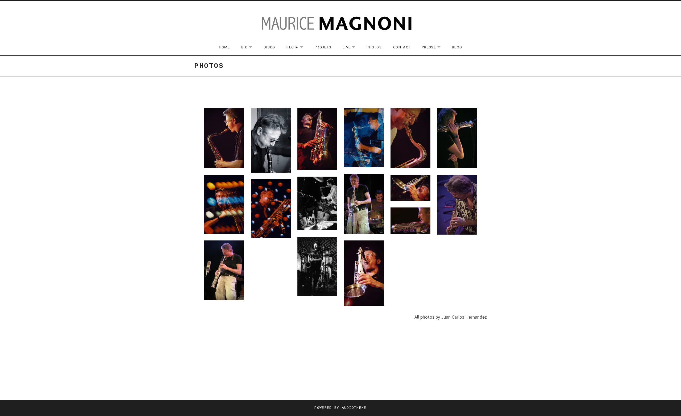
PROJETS (323, 47)
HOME (224, 47)
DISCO (269, 47)
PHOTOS (374, 47)
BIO (249, 47)
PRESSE (434, 47)
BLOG (457, 47)
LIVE (351, 47)
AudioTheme (354, 408)
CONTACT (401, 47)
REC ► (297, 47)
